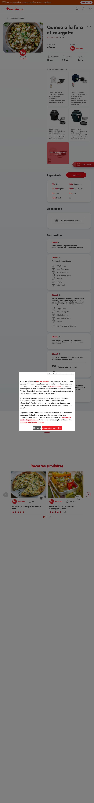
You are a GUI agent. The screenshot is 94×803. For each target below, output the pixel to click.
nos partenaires (42, 381)
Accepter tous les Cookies (51, 428)
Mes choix (37, 428)
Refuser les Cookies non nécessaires (60, 374)
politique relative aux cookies (32, 422)
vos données (55, 386)
